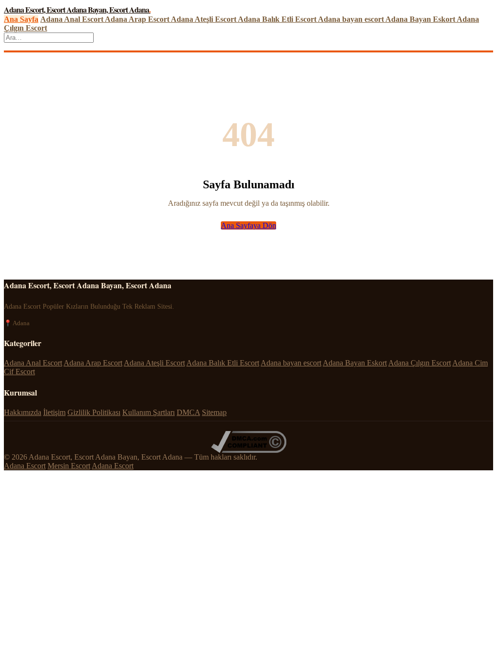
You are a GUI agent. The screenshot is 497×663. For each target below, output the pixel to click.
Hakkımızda (22, 412)
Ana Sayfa (21, 19)
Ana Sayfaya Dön (248, 225)
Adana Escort (25, 466)
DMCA (188, 412)
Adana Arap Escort (138, 19)
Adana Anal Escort (72, 19)
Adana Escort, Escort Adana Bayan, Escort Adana (77, 9)
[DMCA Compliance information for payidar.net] (248, 450)
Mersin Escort (69, 466)
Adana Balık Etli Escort (278, 19)
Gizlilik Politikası (93, 412)
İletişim (54, 412)
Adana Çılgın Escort (419, 363)
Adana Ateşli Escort (204, 19)
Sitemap (214, 412)
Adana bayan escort (351, 19)
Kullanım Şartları (148, 412)
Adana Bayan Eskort (421, 19)
